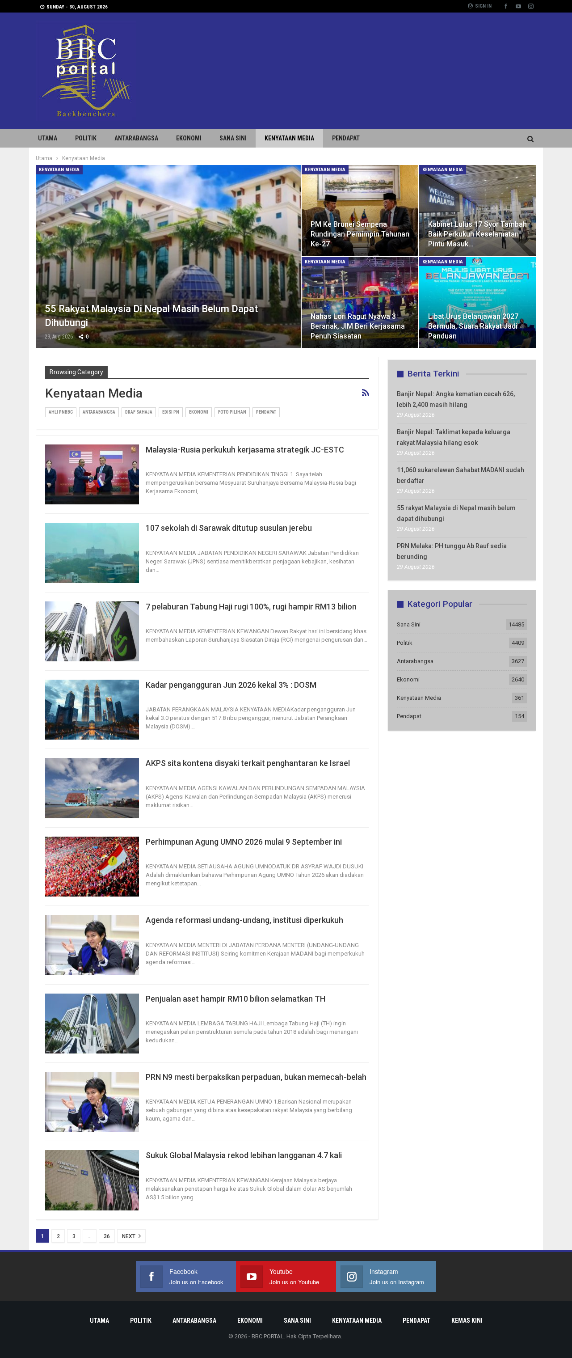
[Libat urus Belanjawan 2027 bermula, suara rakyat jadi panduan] (477, 303)
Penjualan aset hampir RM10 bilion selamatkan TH (235, 998)
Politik (86, 138)
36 (107, 1236)
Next (129, 1236)
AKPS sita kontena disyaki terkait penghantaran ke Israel (248, 763)
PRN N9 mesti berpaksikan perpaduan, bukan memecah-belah (256, 1077)
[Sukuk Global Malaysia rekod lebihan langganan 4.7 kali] (92, 1180)
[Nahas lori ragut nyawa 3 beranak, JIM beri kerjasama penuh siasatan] (360, 303)
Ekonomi (189, 138)
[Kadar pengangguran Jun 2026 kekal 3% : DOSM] (92, 710)
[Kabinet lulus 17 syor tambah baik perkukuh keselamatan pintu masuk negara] (477, 211)
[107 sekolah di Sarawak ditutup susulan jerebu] (92, 553)
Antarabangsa (136, 138)
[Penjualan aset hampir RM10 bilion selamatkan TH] (92, 1023)
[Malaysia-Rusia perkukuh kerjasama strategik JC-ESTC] (92, 474)
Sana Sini (233, 138)
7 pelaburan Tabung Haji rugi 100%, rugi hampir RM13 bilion (251, 606)
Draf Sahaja (138, 412)
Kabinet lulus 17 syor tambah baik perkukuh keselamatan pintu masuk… (477, 234)
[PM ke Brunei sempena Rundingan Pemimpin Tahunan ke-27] (360, 211)
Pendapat (346, 138)
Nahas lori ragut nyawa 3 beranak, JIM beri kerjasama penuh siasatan (358, 326)
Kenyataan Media (289, 138)
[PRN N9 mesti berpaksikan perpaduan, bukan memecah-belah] (92, 1102)
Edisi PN (170, 412)
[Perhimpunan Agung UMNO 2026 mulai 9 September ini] (92, 867)
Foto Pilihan (232, 412)
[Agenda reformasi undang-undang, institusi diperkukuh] (92, 945)
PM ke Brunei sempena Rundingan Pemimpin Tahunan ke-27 (360, 234)
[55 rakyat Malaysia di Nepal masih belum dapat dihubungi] (168, 256)
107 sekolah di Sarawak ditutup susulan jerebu (229, 528)
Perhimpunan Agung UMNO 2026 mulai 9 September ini (244, 841)
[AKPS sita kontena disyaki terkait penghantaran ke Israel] (92, 788)
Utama (47, 138)
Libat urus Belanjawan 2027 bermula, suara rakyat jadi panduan (473, 326)
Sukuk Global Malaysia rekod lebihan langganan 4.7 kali (244, 1155)
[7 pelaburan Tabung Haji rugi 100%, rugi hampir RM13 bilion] (92, 631)
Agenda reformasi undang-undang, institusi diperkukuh (244, 920)
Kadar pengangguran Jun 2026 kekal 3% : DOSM (231, 685)
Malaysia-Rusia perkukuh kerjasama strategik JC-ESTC (245, 449)
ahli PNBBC (61, 412)
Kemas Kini (467, 1320)
